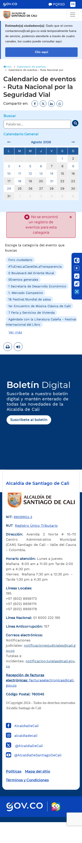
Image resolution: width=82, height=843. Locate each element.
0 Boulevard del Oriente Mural (31, 273)
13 (41, 174)
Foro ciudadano (20, 260)
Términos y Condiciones (27, 780)
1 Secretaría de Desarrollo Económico (37, 286)
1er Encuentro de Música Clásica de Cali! (39, 306)
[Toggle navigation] (72, 14)
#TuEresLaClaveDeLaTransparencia (35, 266)
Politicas (13, 771)
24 (9, 188)
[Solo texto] (77, 268)
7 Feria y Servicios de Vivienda (31, 312)
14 (51, 174)
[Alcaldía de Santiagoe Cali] (41, 15)
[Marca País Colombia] (56, 807)
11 (19, 174)
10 (8, 174)
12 (30, 174)
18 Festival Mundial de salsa (29, 299)
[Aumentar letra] (77, 284)
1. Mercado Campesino (25, 293)
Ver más (15, 332)
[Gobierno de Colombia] (13, 4)
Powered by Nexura (66, 820)
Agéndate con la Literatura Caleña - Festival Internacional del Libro (41, 321)
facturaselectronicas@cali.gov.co (40, 680)
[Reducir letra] (77, 276)
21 (51, 181)
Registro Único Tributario (36, 525)
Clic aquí (41, 52)
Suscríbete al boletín (28, 420)
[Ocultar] (77, 292)
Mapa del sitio (37, 771)
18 (19, 181)
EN (73, 4)
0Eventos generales (23, 279)
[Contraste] (77, 260)
